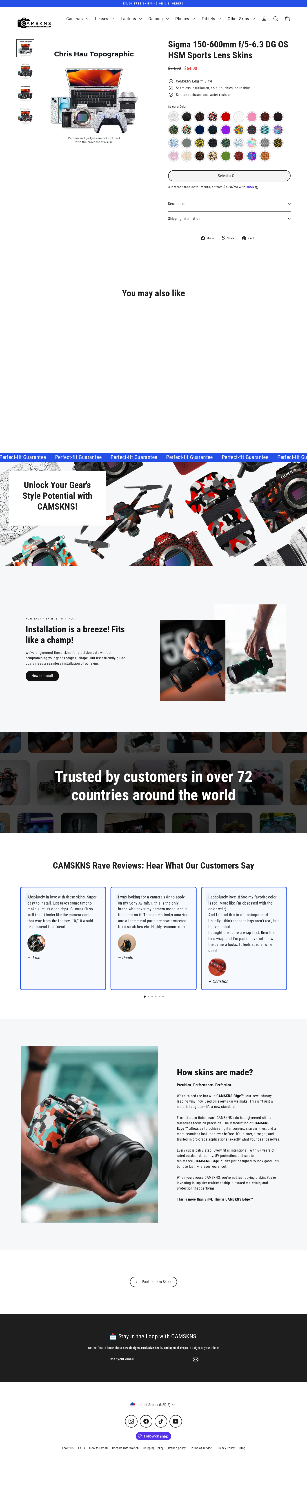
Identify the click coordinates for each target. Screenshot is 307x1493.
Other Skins (239, 18)
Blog (242, 1448)
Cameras (75, 18)
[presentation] (92, 395)
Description (176, 204)
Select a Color (177, 106)
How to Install (42, 676)
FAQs (81, 1448)
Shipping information (184, 218)
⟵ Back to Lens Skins (153, 1282)
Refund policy (177, 1448)
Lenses (102, 18)
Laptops (129, 18)
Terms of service (201, 1448)
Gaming (156, 18)
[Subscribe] (194, 1359)
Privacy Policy (225, 1448)
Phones (182, 18)
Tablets (209, 18)
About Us (68, 1448)
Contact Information (125, 1448)
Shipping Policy (153, 1448)
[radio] (173, 117)
